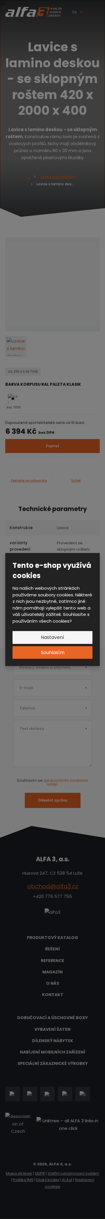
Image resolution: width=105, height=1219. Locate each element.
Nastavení (52, 637)
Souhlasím (52, 652)
